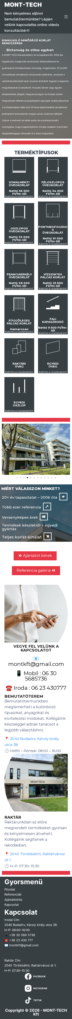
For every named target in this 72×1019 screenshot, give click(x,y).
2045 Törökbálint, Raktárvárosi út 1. (30, 965)
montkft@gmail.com (24, 945)
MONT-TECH (23, 4)
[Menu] (66, 16)
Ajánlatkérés (13, 900)
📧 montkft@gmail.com (36, 661)
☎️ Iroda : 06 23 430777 (36, 688)
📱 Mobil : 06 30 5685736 (36, 676)
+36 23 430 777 (21, 940)
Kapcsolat (11, 905)
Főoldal (9, 889)
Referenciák (13, 894)
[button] (6, 449)
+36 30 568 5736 (22, 935)
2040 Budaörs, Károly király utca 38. (31, 925)
